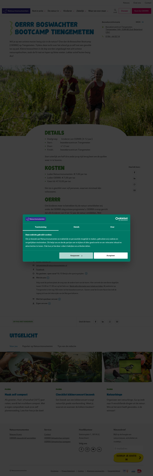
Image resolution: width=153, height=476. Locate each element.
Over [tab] (112, 227)
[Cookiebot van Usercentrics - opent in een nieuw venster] (117, 219)
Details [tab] (76, 227)
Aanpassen (74, 256)
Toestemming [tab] (40, 227)
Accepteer (111, 256)
